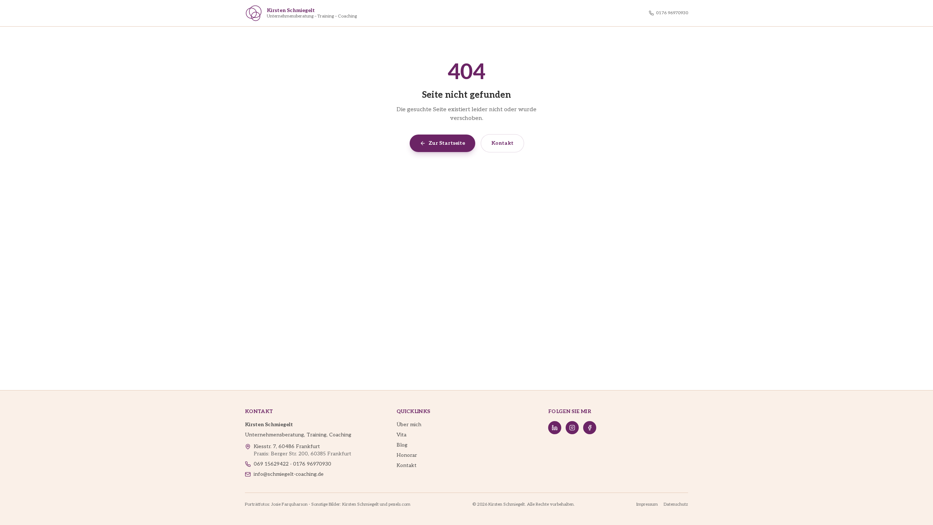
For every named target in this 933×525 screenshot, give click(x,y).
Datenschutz (676, 504)
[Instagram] (572, 427)
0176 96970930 (672, 13)
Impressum (647, 504)
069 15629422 (271, 464)
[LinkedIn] (554, 427)
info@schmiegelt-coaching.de (289, 474)
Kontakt (502, 143)
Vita (401, 435)
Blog (402, 445)
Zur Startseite (447, 143)
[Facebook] (589, 427)
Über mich (409, 424)
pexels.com (399, 504)
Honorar (407, 455)
